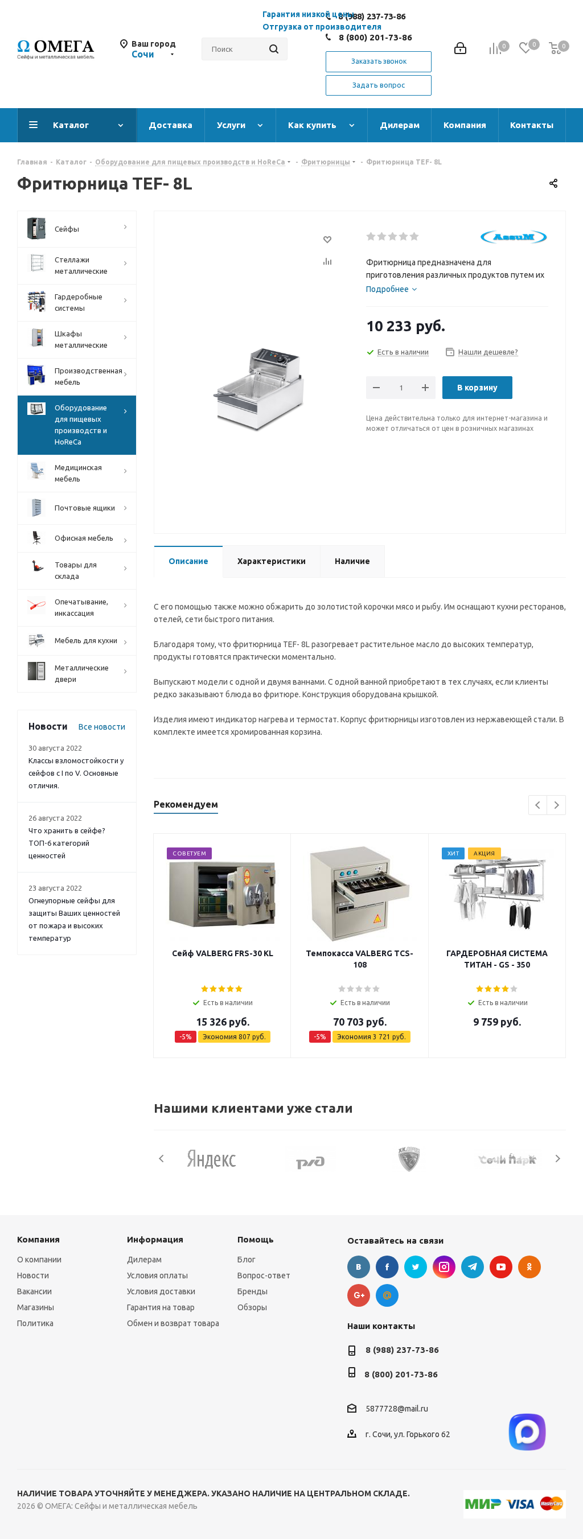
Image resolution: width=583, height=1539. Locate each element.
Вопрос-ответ (263, 1275)
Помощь (255, 1239)
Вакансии (34, 1291)
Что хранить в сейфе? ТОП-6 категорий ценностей (66, 842)
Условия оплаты (157, 1275)
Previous (538, 806)
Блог (246, 1259)
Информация (155, 1239)
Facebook (387, 1267)
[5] (414, 236)
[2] (382, 236)
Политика (35, 1323)
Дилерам (144, 1259)
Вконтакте (358, 1267)
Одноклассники (529, 1267)
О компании (39, 1259)
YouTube (501, 1267)
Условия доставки (161, 1291)
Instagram (444, 1267)
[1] (371, 236)
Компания (38, 1239)
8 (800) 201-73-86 (375, 37)
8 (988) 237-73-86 (402, 1350)
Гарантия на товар (161, 1307)
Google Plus (358, 1295)
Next (556, 806)
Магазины (35, 1307)
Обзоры (252, 1307)
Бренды (252, 1291)
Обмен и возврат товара (173, 1323)
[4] (404, 236)
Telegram (472, 1267)
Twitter (415, 1267)
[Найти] (274, 49)
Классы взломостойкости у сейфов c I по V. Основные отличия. (76, 772)
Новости (33, 1275)
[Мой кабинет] (460, 49)
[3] (393, 236)
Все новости (102, 726)
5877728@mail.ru (397, 1409)
